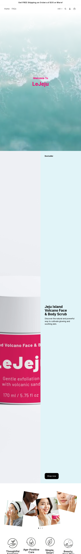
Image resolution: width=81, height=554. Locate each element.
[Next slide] (74, 508)
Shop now (51, 476)
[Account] (70, 8)
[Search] (65, 8)
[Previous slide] (6, 508)
